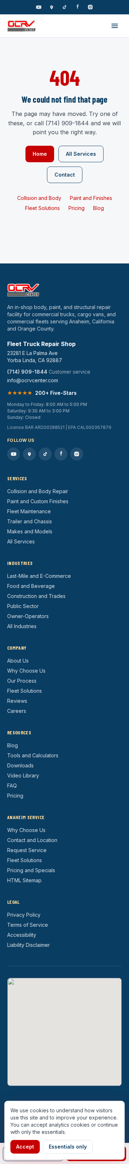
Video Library (23, 775)
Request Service (27, 850)
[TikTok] (64, 7)
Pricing (76, 208)
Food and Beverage (31, 586)
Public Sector (23, 606)
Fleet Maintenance (29, 511)
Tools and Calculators (32, 755)
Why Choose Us (26, 671)
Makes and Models (29, 531)
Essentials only (68, 1147)
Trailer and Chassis (29, 521)
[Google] (52, 7)
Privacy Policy (23, 915)
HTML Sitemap (24, 880)
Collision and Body (39, 198)
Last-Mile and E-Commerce (39, 576)
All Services (81, 154)
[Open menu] (115, 26)
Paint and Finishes (91, 198)
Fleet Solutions (42, 208)
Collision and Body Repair (37, 491)
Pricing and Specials (31, 870)
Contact (64, 175)
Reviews (17, 701)
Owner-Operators (28, 616)
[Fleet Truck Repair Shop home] (21, 26)
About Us (18, 661)
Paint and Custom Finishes (37, 501)
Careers (16, 711)
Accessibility (21, 935)
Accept (25, 1147)
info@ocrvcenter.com (32, 380)
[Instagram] (90, 7)
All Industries (22, 626)
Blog (98, 208)
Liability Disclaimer (28, 945)
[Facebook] (77, 7)
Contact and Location (32, 840)
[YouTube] (39, 7)
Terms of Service (27, 925)
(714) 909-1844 (27, 372)
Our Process (22, 681)
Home (40, 154)
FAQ (12, 785)
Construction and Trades (36, 596)
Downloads (20, 765)
